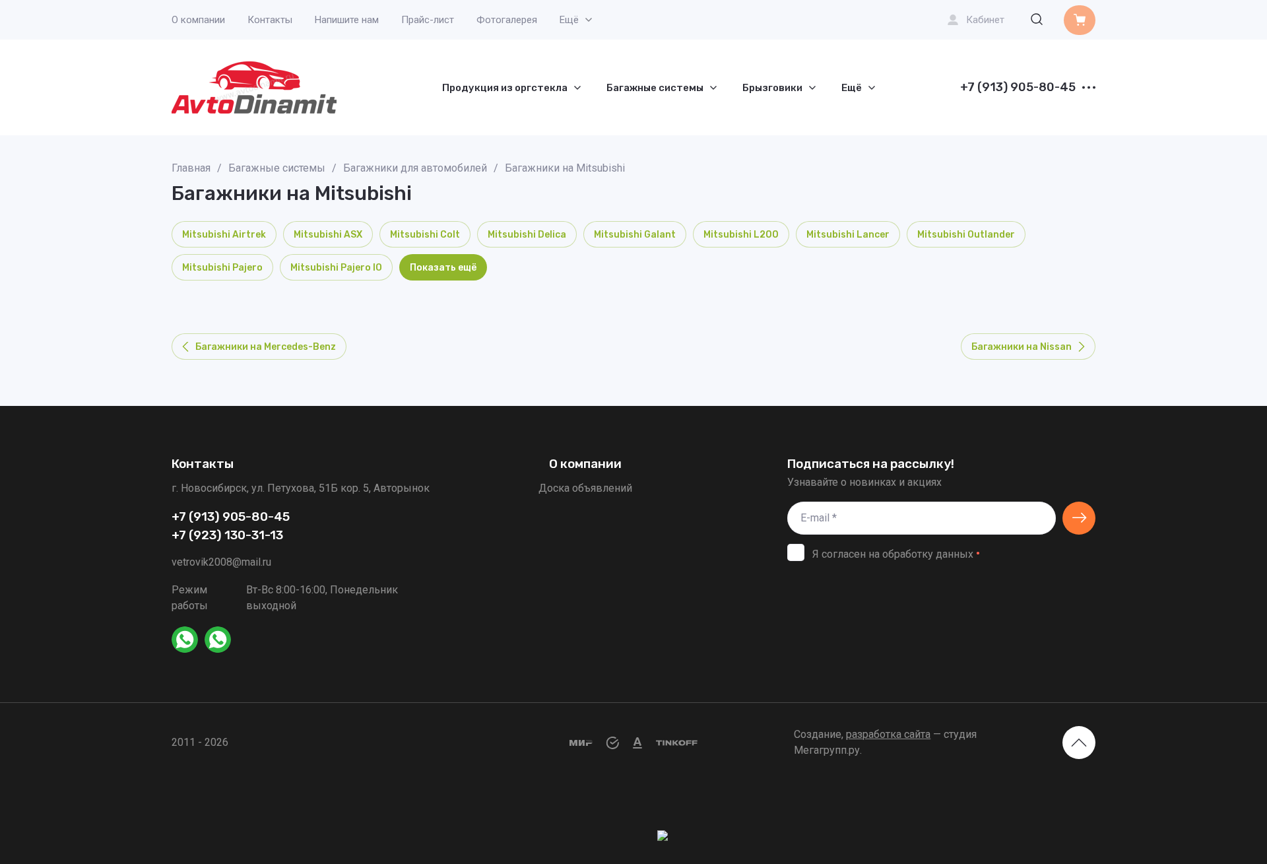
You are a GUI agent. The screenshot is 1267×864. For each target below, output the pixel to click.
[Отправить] (1078, 518)
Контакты (269, 20)
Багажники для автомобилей (415, 168)
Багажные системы (276, 168)
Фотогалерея (506, 20)
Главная (191, 168)
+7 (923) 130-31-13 (227, 535)
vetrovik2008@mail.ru (221, 562)
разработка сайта (888, 734)
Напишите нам (347, 20)
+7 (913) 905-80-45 (1018, 87)
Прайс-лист (427, 20)
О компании (198, 20)
